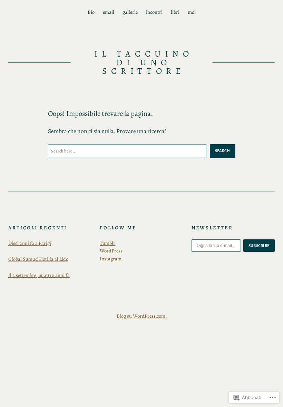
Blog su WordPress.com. (142, 315)
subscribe (259, 246)
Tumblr (107, 243)
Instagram (110, 258)
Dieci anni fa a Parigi (29, 243)
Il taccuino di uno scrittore (143, 62)
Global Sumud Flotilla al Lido (38, 259)
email (108, 12)
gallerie (130, 12)
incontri (154, 12)
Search (222, 151)
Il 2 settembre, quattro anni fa (39, 275)
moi (192, 12)
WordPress (111, 250)
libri (175, 12)
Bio (91, 12)
